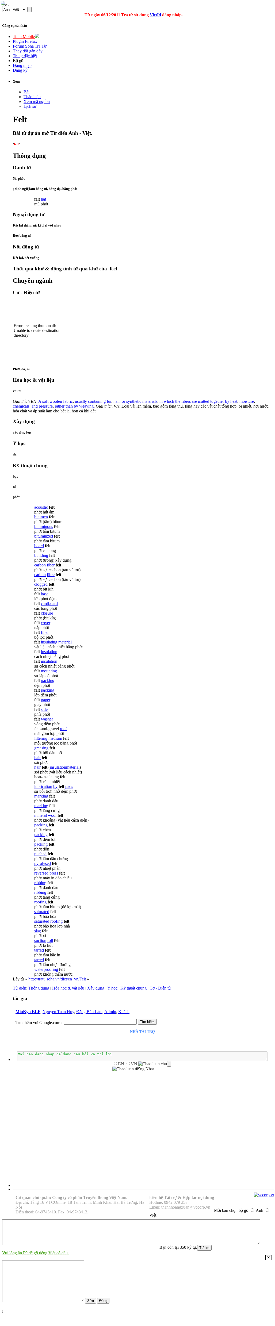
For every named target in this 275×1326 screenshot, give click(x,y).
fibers (186, 401)
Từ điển (19, 988)
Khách (123, 1011)
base (44, 594)
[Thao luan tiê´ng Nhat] (133, 1069)
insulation (49, 651)
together (217, 401)
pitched (40, 854)
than (69, 406)
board (39, 545)
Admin (110, 1011)
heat (233, 401)
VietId (155, 15)
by (227, 401)
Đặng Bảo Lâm (89, 1011)
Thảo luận (32, 96)
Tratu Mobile (24, 36)
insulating (49, 642)
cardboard (49, 603)
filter (45, 632)
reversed (41, 873)
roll (50, 940)
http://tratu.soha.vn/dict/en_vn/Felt (57, 979)
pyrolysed (42, 863)
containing (97, 401)
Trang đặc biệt (25, 55)
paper (45, 700)
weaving (86, 406)
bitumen (41, 517)
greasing (41, 748)
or (123, 401)
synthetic (133, 401)
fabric (68, 401)
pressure (46, 406)
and (35, 406)
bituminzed (43, 536)
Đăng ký (20, 70)
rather (59, 406)
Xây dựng (95, 988)
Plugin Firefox (25, 41)
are (194, 401)
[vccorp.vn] (264, 1195)
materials (149, 401)
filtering (40, 738)
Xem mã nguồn (37, 101)
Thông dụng (38, 988)
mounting (49, 671)
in (161, 401)
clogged (41, 584)
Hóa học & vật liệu (68, 988)
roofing (40, 902)
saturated (41, 911)
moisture (246, 401)
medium (55, 738)
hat (43, 199)
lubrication (43, 786)
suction (40, 940)
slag (37, 931)
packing (47, 680)
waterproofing (46, 969)
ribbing (40, 882)
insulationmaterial (64, 767)
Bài (26, 92)
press (53, 873)
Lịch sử (30, 106)
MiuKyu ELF (28, 1011)
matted (203, 401)
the (177, 401)
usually (81, 401)
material (65, 642)
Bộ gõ (18, 60)
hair (116, 401)
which (169, 401)
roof (63, 728)
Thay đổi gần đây (28, 51)
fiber (51, 565)
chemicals (21, 406)
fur (109, 401)
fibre (51, 574)
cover (45, 622)
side (44, 709)
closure (47, 613)
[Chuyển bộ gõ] (4, 3)
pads (69, 786)
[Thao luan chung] (154, 1063)
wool (52, 815)
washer (47, 719)
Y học (112, 988)
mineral (40, 815)
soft (45, 401)
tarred (39, 950)
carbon (40, 565)
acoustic (41, 507)
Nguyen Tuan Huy (58, 1011)
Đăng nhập (22, 65)
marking (41, 796)
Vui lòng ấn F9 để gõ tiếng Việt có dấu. (35, 1253)
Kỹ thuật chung (133, 988)
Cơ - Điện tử (160, 988)
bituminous (43, 526)
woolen (55, 401)
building (41, 555)
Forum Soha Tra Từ (30, 46)
